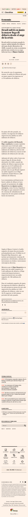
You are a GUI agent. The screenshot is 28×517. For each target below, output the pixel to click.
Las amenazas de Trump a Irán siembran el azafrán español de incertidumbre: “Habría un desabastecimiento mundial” (11, 387)
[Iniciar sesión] (25, 12)
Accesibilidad (5, 505)
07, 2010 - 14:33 (14, 59)
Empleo (8, 23)
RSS (12, 505)
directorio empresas (22, 458)
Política (19, 23)
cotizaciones (5, 463)
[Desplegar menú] (3, 12)
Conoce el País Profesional (14, 469)
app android (22, 463)
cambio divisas (14, 457)
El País (24, 15)
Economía (6, 20)
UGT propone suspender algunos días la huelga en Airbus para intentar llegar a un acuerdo (14, 381)
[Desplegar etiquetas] (25, 313)
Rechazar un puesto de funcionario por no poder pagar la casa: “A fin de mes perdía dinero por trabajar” (14, 394)
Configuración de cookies (9, 503)
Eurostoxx (8, 428)
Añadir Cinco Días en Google (10, 67)
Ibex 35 (3, 9)
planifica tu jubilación (5, 458)
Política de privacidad (19, 503)
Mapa (10, 505)
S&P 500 (14, 9)
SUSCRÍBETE (20, 12)
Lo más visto (5, 408)
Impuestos (13, 23)
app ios (14, 463)
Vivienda (4, 23)
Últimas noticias (6, 376)
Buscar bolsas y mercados (9, 421)
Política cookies (18, 501)
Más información (5, 319)
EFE (14, 57)
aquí (24, 323)
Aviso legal (12, 501)
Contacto (8, 501)
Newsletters (16, 505)
